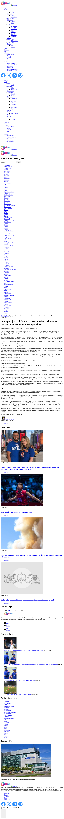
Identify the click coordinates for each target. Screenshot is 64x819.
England (13, 47)
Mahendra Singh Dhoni (10, 269)
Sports (5, 51)
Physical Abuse (8, 299)
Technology (7, 730)
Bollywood (7, 178)
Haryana (6, 229)
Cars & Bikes (7, 183)
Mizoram (6, 280)
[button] (3, 813)
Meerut (6, 278)
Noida (5, 290)
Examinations (7, 207)
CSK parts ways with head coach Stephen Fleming (17, 694)
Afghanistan (14, 26)
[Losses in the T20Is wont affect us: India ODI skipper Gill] (10, 679)
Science (6, 725)
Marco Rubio (7, 275)
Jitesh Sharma (7, 248)
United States (14, 41)
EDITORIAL (11, 63)
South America (11, 42)
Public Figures (8, 302)
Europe (9, 44)
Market (6, 277)
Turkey (12, 23)
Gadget (6, 216)
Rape (5, 310)
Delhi (5, 190)
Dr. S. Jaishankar (8, 195)
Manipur (6, 272)
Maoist (6, 274)
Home (2, 316)
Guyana (6, 226)
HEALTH (10, 67)
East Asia (9, 14)
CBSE (5, 184)
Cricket (6, 187)
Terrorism (6, 731)
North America (11, 39)
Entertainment (7, 204)
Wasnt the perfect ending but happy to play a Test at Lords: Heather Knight (23, 650)
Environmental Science (10, 205)
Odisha (6, 292)
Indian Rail (7, 241)
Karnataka (6, 253)
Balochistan (14, 29)
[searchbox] (8, 162)
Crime (5, 48)
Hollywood (7, 237)
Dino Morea (7, 193)
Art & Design (10, 54)
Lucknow (6, 265)
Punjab (6, 304)
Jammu (6, 244)
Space (5, 727)
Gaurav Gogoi (8, 217)
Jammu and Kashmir (9, 245)
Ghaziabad (7, 219)
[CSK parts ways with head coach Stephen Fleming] (10, 693)
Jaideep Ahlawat (8, 242)
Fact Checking (8, 208)
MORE (6, 61)
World (5, 9)
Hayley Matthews (8, 231)
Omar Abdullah (8, 293)
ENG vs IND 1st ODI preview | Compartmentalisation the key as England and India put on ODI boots (31, 664)
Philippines (13, 35)
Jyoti (5, 250)
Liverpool (6, 263)
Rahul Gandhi (7, 305)
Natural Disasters (8, 284)
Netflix (6, 286)
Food (5, 211)
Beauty (9, 56)
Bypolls (6, 181)
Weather (6, 736)
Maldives (13, 32)
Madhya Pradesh (8, 266)
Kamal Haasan (8, 251)
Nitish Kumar (7, 289)
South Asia (10, 24)
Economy (6, 198)
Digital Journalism (9, 192)
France (12, 45)
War (5, 734)
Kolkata (6, 257)
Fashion (9, 59)
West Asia (10, 20)
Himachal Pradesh (9, 235)
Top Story (6, 8)
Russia (12, 12)
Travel (9, 57)
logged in (10, 610)
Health (6, 232)
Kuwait (13, 21)
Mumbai (6, 283)
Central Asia (10, 18)
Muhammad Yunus (9, 281)
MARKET (10, 66)
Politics (6, 301)
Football (6, 213)
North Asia (10, 11)
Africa (9, 38)
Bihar (5, 177)
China (12, 15)
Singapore (13, 36)
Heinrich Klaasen (8, 234)
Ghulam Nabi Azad (9, 220)
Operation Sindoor (9, 295)
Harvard (6, 228)
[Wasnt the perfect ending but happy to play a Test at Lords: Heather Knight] (10, 649)
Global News (7, 222)
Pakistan (13, 33)
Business (6, 50)
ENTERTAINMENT (13, 70)
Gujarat (6, 225)
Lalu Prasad (7, 260)
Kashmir (6, 254)
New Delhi (7, 287)
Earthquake (7, 196)
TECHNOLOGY (12, 64)
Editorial (6, 199)
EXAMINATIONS (12, 69)
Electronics (7, 201)
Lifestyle (6, 53)
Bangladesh (14, 27)
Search (18, 162)
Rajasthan (6, 307)
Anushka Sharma (8, 166)
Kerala (6, 256)
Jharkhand (6, 247)
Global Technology (9, 223)
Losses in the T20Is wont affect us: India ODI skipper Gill (19, 680)
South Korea (14, 17)
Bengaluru (7, 175)
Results (6, 311)
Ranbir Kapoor (8, 308)
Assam (6, 169)
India (12, 30)
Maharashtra (7, 268)
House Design (8, 238)
